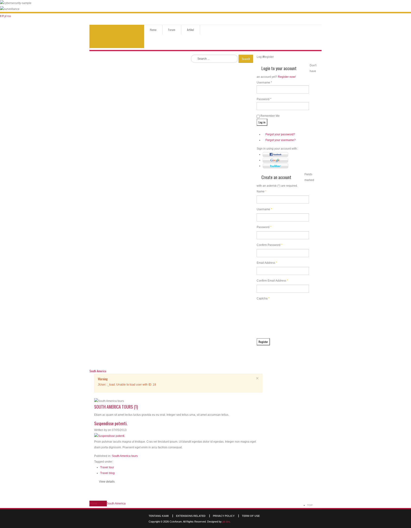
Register (263, 342)
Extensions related (191, 515)
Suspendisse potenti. (110, 423)
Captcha (263, 298)
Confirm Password (269, 245)
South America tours (125, 456)
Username (264, 209)
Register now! (287, 76)
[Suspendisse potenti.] (109, 435)
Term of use (251, 515)
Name (261, 191)
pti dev (226, 521)
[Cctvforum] (116, 36)
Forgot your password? (280, 134)
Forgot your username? (280, 140)
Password (264, 227)
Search (246, 59)
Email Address (267, 262)
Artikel (190, 30)
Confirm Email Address (272, 280)
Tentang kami (159, 515)
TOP (310, 505)
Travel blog (107, 473)
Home (153, 30)
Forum (171, 30)
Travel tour (107, 467)
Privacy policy (224, 515)
